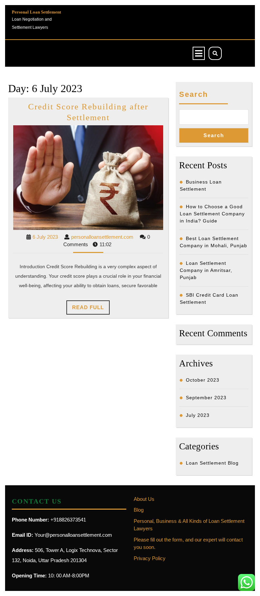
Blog (139, 510)
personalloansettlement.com (102, 237)
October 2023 (202, 380)
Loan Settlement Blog (212, 463)
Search (193, 94)
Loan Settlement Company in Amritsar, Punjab (206, 270)
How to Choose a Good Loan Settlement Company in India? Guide (212, 214)
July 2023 (198, 415)
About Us (144, 499)
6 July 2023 (45, 237)
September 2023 (206, 397)
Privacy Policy (150, 558)
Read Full (91, 309)
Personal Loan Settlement (36, 12)
